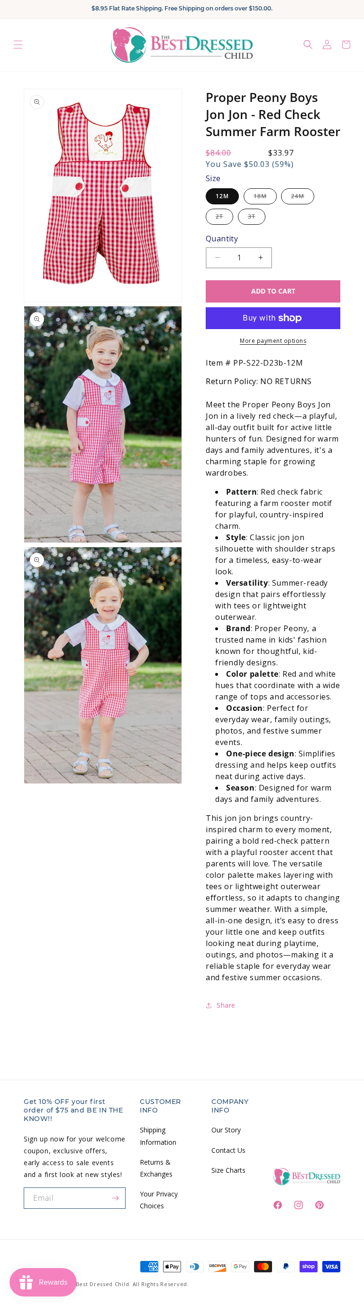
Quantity (222, 238)
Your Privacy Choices (159, 1199)
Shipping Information (158, 1135)
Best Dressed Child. (103, 1284)
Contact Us (228, 1150)
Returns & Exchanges (156, 1168)
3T (256, 218)
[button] (18, 45)
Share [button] (226, 1005)
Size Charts (228, 1170)
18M (265, 198)
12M (222, 196)
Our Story (226, 1129)
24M (302, 198)
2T (224, 218)
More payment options (273, 341)
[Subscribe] (115, 1198)
